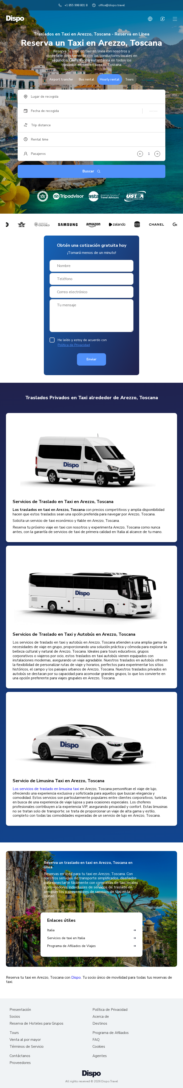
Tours (129, 79)
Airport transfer (61, 79)
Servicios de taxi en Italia (66, 938)
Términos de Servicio (27, 1046)
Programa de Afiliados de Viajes (71, 946)
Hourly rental (109, 79)
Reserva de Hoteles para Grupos (36, 1023)
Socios (15, 1016)
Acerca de (100, 1016)
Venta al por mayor (25, 1040)
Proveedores (20, 1063)
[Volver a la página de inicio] (15, 18)
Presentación (20, 1009)
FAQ (96, 1040)
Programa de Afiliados (110, 1033)
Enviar (91, 359)
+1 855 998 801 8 (76, 5)
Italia (51, 930)
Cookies (98, 1046)
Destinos (99, 1023)
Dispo (76, 977)
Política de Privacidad (74, 345)
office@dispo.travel (111, 5)
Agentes (99, 1056)
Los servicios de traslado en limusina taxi (46, 789)
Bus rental (86, 79)
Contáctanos (20, 1056)
